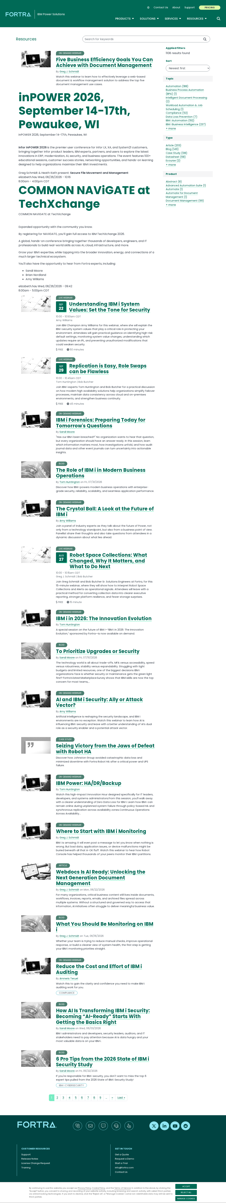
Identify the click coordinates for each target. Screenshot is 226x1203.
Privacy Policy (84, 1188)
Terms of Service (122, 1188)
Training (26, 1167)
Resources (197, 19)
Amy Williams (68, 520)
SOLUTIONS (149, 19)
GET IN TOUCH (123, 1148)
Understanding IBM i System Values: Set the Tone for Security (109, 307)
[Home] (19, 14)
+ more (171, 128)
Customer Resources (35, 1148)
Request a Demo (124, 1158)
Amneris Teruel (69, 978)
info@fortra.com (124, 1167)
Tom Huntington (70, 482)
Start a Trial (121, 1163)
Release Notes (29, 1158)
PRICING (210, 7)
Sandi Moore (67, 432)
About (176, 7)
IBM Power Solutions (51, 14)
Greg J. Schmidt (69, 71)
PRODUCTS (124, 19)
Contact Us (161, 7)
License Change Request (35, 1163)
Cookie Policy (98, 1188)
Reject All (186, 1192)
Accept (186, 1186)
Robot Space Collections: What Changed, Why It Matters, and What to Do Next (108, 561)
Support (190, 7)
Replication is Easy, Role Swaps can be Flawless (108, 368)
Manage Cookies (186, 1198)
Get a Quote (122, 1154)
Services (173, 19)
